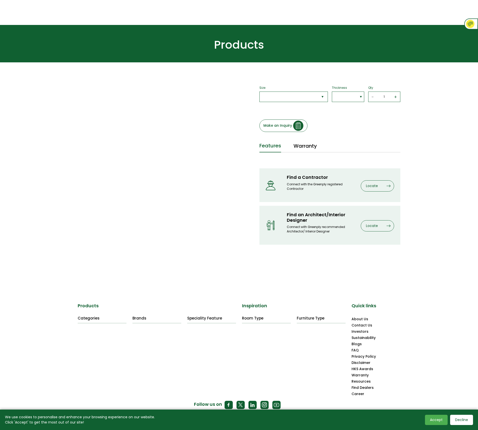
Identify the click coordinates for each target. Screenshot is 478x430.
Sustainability (364, 337)
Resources (361, 381)
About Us (360, 319)
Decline (461, 419)
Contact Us (362, 325)
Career (358, 393)
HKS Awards (362, 368)
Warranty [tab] (305, 145)
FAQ (355, 350)
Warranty (360, 375)
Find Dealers (363, 387)
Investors (360, 331)
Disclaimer (361, 362)
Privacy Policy (364, 356)
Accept (436, 419)
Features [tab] (270, 145)
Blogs (357, 343)
